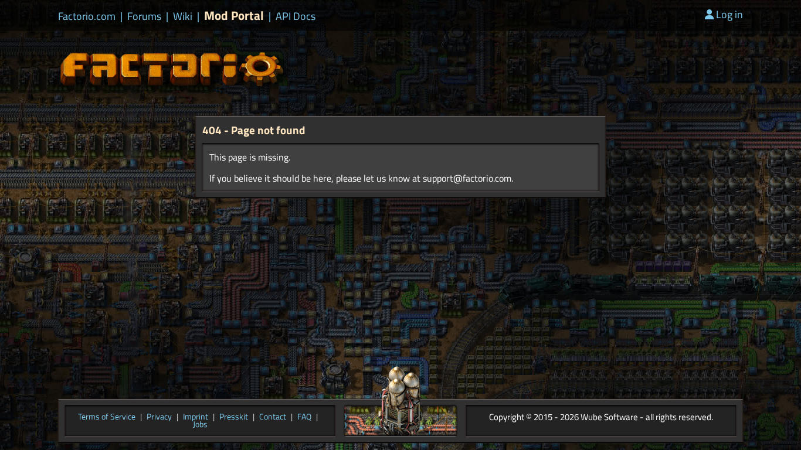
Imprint (195, 417)
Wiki (182, 16)
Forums (144, 16)
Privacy (159, 417)
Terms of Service (106, 417)
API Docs (295, 16)
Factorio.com (87, 16)
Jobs (200, 425)
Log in (729, 14)
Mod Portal (234, 15)
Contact (272, 417)
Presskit (233, 417)
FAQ (304, 417)
